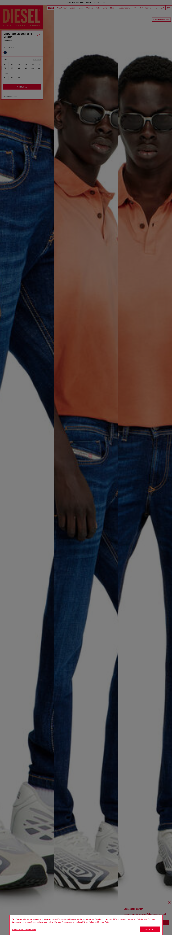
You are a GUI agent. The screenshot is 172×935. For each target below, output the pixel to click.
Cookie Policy (104, 922)
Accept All (149, 929)
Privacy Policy (88, 922)
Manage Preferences (63, 922)
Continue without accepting (24, 929)
